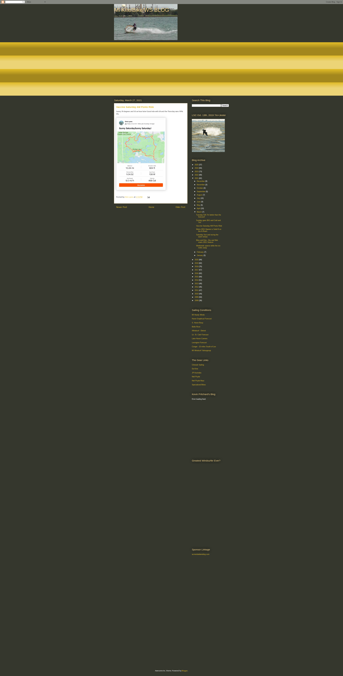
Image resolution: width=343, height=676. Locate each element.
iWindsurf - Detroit (199, 331)
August (200, 195)
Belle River (196, 327)
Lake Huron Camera (199, 339)
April (199, 208)
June (199, 202)
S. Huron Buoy (197, 323)
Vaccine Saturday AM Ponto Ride (209, 226)
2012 (197, 287)
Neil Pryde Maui (198, 381)
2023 (197, 172)
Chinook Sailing (198, 365)
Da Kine (195, 369)
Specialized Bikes (199, 385)
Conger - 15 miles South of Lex (204, 347)
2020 (197, 260)
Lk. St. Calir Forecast (200, 335)
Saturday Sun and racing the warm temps (207, 236)
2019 (197, 263)
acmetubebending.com (200, 554)
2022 (197, 175)
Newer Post (121, 207)
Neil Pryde (196, 377)
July (199, 198)
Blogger (185, 671)
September (201, 191)
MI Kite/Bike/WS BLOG (141, 10)
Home (151, 207)
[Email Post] (148, 197)
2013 (197, 284)
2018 (197, 266)
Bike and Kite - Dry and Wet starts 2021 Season (207, 241)
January (200, 255)
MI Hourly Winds (198, 315)
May (199, 205)
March (199, 212)
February (200, 252)
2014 (197, 280)
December (201, 181)
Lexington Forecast (199, 343)
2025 (197, 165)
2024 (197, 168)
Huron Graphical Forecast (202, 319)
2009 (197, 297)
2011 (197, 290)
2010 (197, 294)
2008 (197, 300)
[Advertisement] (204, 416)
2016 (197, 273)
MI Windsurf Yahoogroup (201, 350)
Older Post (180, 207)
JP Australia (196, 373)
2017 (197, 270)
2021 (197, 178)
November (201, 185)
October (200, 188)
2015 (197, 277)
